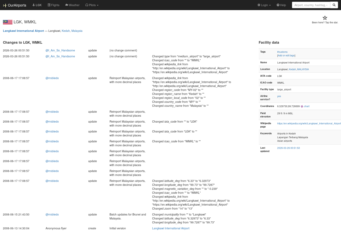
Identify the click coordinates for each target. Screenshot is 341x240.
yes (279, 96)
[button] (91, 5)
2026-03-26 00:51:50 (288, 147)
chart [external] (306, 106)
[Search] (334, 5)
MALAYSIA (303, 69)
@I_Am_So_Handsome (60, 50)
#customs (282, 51)
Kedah (66, 31)
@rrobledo (52, 78)
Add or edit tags (286, 55)
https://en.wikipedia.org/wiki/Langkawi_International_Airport (309, 123)
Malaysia (76, 31)
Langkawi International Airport (23, 31)
